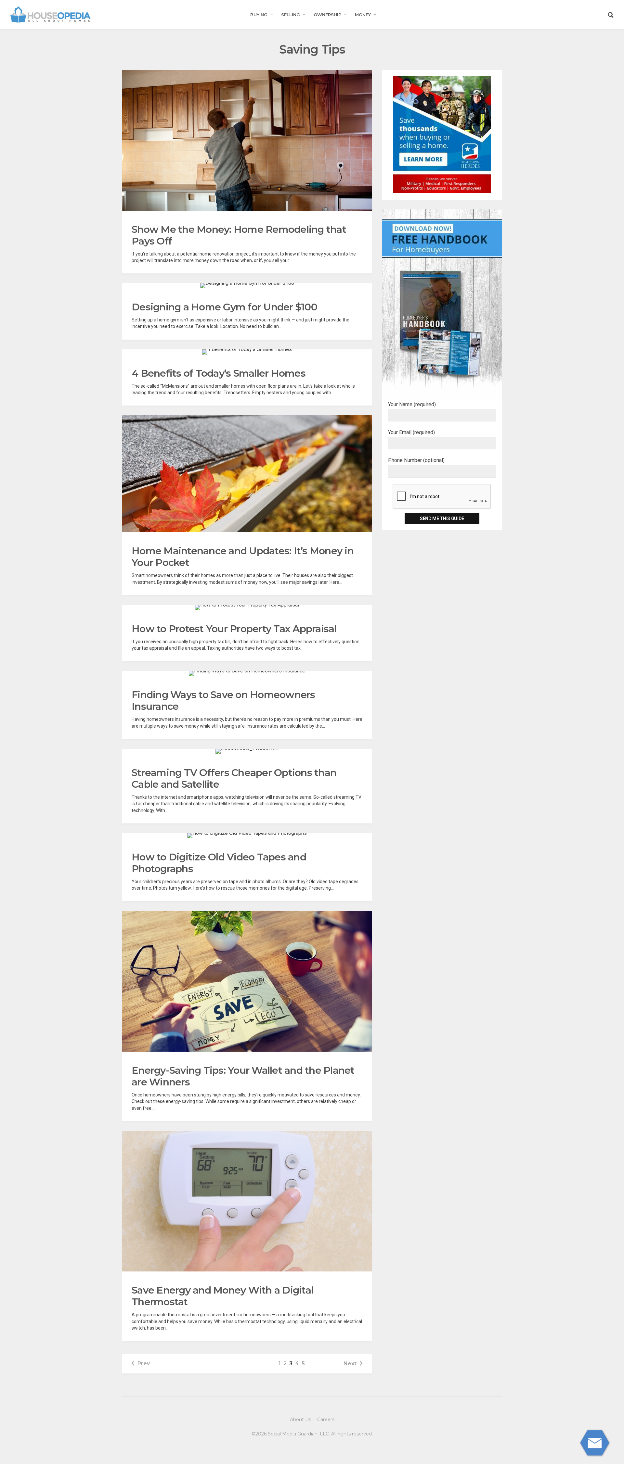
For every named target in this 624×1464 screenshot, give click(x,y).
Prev (143, 1363)
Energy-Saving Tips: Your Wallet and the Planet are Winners (243, 1076)
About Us (300, 1419)
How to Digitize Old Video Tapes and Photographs (219, 863)
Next (350, 1363)
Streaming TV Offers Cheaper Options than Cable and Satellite (234, 778)
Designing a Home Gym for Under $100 (224, 307)
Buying (258, 14)
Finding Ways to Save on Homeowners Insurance (223, 700)
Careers (325, 1419)
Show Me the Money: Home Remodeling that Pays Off (239, 235)
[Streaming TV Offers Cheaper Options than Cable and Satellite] (247, 751)
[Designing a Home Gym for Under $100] (247, 285)
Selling (290, 14)
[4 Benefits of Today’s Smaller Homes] (247, 352)
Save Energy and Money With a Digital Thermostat (222, 1296)
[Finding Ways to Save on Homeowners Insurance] (247, 673)
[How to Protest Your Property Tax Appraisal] (247, 607)
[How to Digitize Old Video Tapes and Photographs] (247, 835)
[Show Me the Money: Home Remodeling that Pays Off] (247, 140)
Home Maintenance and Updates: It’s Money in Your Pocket (243, 557)
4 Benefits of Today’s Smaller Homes (219, 373)
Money (363, 14)
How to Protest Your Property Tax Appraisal (234, 629)
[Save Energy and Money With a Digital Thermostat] (247, 1201)
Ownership (327, 14)
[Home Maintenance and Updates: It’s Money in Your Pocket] (247, 473)
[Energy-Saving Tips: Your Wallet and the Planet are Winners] (247, 981)
